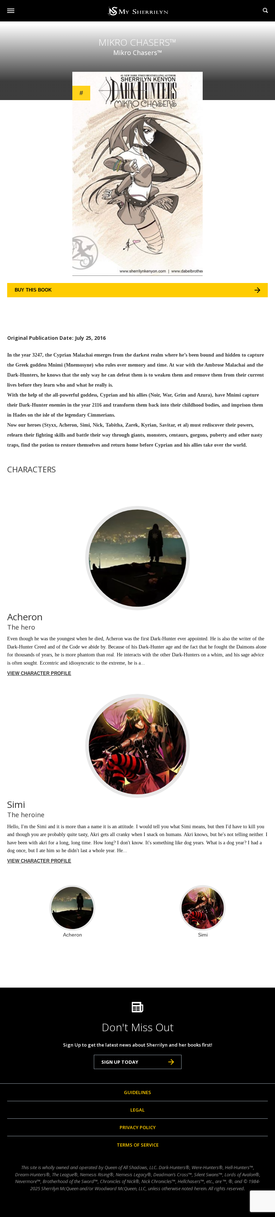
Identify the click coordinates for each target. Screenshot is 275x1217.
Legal (137, 1110)
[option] (72, 911)
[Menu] (10, 10)
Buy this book (33, 290)
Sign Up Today (119, 1062)
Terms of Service (138, 1145)
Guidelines (137, 1092)
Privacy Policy (138, 1127)
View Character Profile (39, 673)
